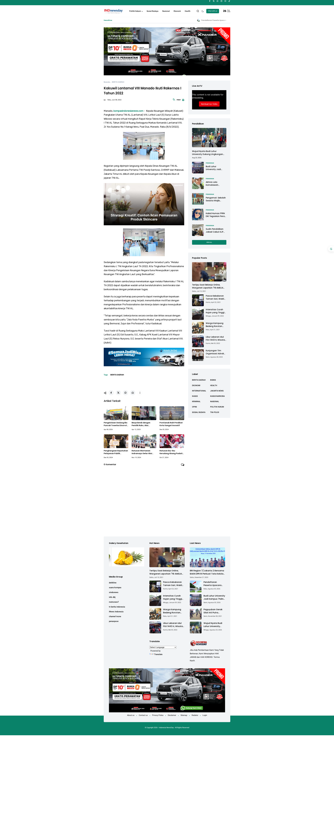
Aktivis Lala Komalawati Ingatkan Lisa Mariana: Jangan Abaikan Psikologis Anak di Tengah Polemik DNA (215, 183)
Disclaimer (172, 715)
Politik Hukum (135, 11)
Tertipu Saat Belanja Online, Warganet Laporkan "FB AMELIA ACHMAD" (207, 286)
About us (130, 715)
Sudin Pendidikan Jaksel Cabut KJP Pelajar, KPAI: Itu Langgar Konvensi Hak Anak (215, 230)
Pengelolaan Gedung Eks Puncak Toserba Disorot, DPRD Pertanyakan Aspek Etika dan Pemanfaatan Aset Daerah (116, 424)
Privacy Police (157, 715)
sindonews (113, 592)
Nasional (166, 11)
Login (204, 715)
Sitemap (184, 715)
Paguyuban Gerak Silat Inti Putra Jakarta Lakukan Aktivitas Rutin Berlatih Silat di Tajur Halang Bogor (214, 611)
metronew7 (114, 602)
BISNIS (213, 380)
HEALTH (213, 385)
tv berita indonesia (117, 607)
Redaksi (195, 715)
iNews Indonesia (116, 611)
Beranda (107, 82)
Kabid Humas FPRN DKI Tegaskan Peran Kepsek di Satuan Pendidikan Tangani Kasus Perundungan (216, 215)
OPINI (194, 407)
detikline (112, 583)
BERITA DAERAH (118, 82)
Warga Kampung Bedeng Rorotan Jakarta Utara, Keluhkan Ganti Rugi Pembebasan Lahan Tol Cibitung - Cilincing (216, 325)
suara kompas (115, 587)
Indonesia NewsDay (166, 727)
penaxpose (113, 621)
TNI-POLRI (214, 412)
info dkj (112, 597)
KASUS (195, 396)
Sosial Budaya (152, 11)
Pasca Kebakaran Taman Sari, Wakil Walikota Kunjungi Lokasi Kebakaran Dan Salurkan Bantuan (215, 297)
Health (187, 11)
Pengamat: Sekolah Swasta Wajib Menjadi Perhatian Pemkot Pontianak (216, 199)
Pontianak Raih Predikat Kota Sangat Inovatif (171, 424)
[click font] (173, 100)
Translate (158, 654)
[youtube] (225, 1)
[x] (214, 1)
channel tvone (115, 616)
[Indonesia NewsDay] (113, 11)
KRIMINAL (196, 401)
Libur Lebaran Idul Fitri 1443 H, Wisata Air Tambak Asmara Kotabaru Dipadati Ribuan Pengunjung (216, 338)
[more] (139, 392)
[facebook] (210, 1)
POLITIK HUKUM (217, 407)
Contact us (143, 715)
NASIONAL (214, 401)
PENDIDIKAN (210, 163)
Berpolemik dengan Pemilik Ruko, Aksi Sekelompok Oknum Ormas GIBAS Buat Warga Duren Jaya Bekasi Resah (144, 424)
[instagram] (221, 1)
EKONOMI (196, 385)
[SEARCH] (198, 11)
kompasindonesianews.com (128, 110)
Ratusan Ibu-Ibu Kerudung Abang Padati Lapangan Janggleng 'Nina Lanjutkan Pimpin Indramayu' (171, 452)
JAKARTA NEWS (216, 391)
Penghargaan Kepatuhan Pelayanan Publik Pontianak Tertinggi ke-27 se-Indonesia (116, 452)
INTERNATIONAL (199, 391)
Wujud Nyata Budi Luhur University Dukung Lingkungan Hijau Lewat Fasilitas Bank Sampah (207, 153)
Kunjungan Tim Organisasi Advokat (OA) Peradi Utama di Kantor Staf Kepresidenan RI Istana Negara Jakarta (216, 352)
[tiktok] (229, 1)
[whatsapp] (218, 1)
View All (209, 242)
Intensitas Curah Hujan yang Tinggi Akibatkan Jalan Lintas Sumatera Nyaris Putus (215, 311)
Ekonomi (177, 11)
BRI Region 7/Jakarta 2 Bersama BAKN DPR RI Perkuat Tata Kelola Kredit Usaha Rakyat (207, 572)
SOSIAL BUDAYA (198, 412)
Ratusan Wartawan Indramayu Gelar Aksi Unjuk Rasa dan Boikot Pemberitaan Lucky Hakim (142, 452)
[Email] (132, 392)
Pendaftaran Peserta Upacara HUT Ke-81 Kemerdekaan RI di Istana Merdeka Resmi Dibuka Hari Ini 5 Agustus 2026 (181, 20)
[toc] (331, 248)
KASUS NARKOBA (217, 396)
